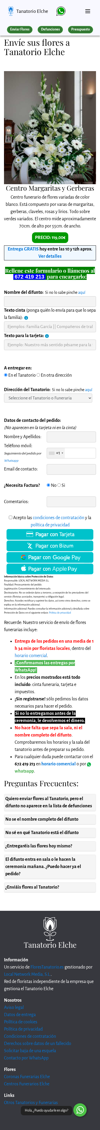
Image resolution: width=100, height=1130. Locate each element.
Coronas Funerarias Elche (27, 1076)
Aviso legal (14, 1007)
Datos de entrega (20, 1014)
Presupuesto (80, 29)
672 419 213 (29, 277)
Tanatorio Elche (32, 11)
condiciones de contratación (58, 517)
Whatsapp (11, 460)
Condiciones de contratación (30, 1036)
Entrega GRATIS (23, 249)
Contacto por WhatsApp (26, 1058)
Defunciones (50, 29)
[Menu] (88, 9)
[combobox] (56, 453)
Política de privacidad (23, 1029)
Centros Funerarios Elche (26, 1084)
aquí (81, 292)
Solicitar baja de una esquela (30, 1050)
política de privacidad (50, 525)
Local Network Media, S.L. (27, 974)
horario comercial (31, 655)
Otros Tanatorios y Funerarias (31, 1102)
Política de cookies (20, 1022)
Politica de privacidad (60, 612)
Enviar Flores (19, 29)
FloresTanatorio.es (47, 967)
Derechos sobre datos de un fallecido (37, 1043)
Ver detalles (50, 256)
